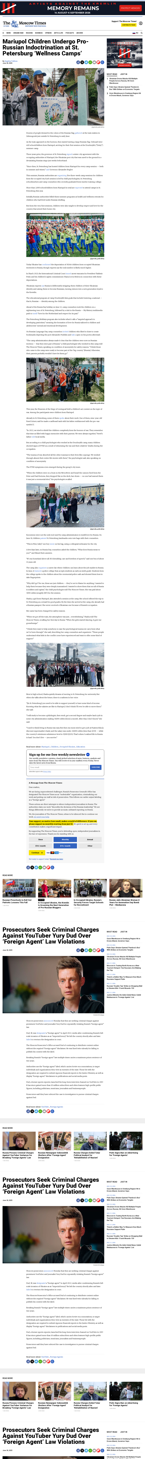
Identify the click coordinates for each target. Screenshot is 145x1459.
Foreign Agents (56, 1107)
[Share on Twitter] (82, 62)
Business (39, 33)
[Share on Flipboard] (98, 62)
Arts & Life (58, 33)
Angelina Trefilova (11, 61)
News (8, 33)
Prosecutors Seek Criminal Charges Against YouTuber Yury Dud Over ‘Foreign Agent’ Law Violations (51, 935)
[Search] (141, 33)
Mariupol (45, 747)
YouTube (45, 1107)
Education (80, 747)
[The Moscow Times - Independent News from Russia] (24, 23)
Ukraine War (18, 33)
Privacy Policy (47, 771)
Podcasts (70, 33)
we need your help (41, 817)
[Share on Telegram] (86, 62)
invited (65, 332)
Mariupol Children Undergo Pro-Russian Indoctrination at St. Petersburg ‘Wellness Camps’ (46, 47)
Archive (79, 33)
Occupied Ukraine (67, 747)
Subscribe (96, 767)
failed (28, 1039)
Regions (29, 33)
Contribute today (128, 25)
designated (41, 1033)
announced (48, 1021)
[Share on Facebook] (78, 62)
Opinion (48, 33)
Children (54, 747)
